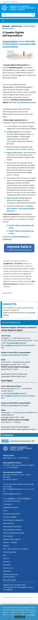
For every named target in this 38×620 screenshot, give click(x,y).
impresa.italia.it (10, 41)
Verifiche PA (7, 571)
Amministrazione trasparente (13, 520)
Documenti (7, 565)
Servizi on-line (8, 568)
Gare (4, 555)
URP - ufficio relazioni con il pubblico (15, 549)
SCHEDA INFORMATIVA (19, 236)
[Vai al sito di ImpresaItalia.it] (19, 248)
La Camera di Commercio (11, 501)
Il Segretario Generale (10, 507)
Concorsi (6, 558)
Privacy (29, 587)
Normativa (6, 561)
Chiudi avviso (19, 617)
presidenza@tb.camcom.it (12, 494)
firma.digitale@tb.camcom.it (16, 343)
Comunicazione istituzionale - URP (22, 441)
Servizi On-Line (16, 26)
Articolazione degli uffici (11, 513)
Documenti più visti (10, 587)
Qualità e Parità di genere (12, 539)
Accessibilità (7, 589)
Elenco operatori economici (12, 529)
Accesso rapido (20, 585)
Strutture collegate (9, 517)
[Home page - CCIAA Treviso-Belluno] (18, 8)
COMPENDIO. (7, 239)
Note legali (22, 587)
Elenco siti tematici (9, 580)
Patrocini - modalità (10, 542)
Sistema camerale (10, 2)
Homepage (6, 26)
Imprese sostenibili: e (13, 533)
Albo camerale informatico (12, 526)
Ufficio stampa (8, 536)
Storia (5, 510)
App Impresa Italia (24, 87)
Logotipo (6, 545)
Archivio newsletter (10, 552)
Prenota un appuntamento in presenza (14, 355)
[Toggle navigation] (3, 21)
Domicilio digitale (13, 132)
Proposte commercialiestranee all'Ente (10, 575)
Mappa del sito (8, 585)
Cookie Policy (30, 614)
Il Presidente (7, 504)
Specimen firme (8, 523)
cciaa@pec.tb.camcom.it (13, 345)
